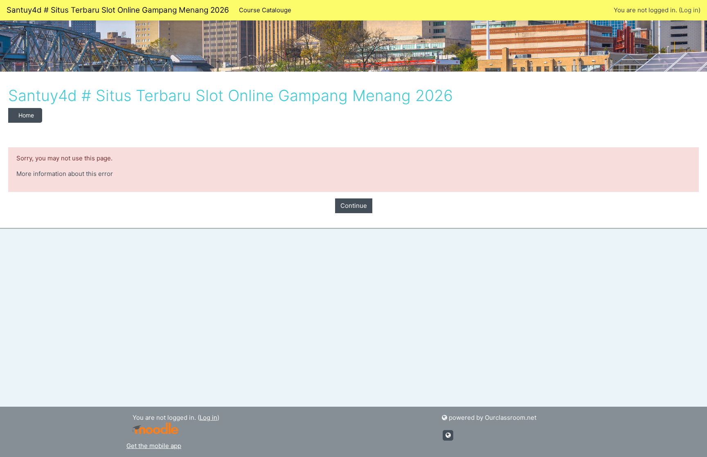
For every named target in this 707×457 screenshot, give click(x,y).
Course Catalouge (265, 10)
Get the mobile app (153, 446)
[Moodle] (155, 428)
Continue (353, 205)
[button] (688, 439)
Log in (689, 10)
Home (26, 115)
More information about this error (64, 174)
